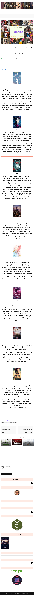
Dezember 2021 (7, 422)
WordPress (26, 593)
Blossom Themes (19, 593)
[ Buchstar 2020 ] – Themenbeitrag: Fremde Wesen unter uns (17, 443)
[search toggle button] (32, 13)
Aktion (13, 441)
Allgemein (16, 441)
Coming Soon (2, 422)
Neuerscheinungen (15, 422)
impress (11, 422)
